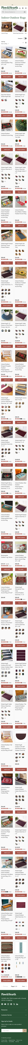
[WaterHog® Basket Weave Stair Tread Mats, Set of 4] (21, 655)
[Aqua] (16, 963)
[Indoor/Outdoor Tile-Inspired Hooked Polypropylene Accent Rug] (21, 696)
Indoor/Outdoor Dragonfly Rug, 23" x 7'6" (20, 957)
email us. (9, 1000)
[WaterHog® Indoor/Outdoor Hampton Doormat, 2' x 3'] (21, 862)
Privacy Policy (4, 1040)
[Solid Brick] (2, 971)
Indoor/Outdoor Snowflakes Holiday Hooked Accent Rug (20, 211)
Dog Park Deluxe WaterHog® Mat (6, 95)
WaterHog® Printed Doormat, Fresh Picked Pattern (7, 245)
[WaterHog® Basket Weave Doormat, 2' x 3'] (21, 506)
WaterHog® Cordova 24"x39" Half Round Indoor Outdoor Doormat (20, 747)
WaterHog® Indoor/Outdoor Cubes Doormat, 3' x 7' (21, 790)
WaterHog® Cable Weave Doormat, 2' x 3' (6, 169)
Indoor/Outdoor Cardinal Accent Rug (7, 134)
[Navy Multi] (5, 968)
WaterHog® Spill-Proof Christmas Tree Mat (20, 135)
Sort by (3, 41)
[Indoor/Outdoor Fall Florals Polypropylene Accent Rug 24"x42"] (7, 737)
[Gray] (16, 107)
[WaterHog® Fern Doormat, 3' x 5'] (21, 432)
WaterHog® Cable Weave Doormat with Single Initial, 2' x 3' (20, 170)
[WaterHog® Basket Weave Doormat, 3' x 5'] (21, 822)
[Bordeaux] (16, 100)
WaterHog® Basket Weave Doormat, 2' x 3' (20, 516)
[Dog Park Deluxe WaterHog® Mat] (7, 86)
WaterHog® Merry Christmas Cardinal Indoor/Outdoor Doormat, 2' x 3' (6, 485)
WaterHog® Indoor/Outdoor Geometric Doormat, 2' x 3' (6, 443)
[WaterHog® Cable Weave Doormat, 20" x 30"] (7, 696)
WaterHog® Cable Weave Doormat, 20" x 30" (6, 706)
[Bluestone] (19, 100)
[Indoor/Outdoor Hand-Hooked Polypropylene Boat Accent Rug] (7, 506)
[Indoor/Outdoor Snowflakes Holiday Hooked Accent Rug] (21, 202)
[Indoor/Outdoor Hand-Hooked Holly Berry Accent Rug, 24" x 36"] (21, 547)
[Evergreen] (9, 293)
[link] (5, 986)
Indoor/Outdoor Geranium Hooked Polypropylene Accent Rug (20, 63)
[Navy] (23, 963)
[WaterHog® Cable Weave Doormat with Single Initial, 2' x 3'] (21, 159)
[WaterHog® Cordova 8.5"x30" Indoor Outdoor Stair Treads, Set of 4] (7, 655)
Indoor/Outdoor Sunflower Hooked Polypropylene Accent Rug (20, 283)
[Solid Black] (9, 968)
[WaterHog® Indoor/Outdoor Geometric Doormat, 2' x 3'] (7, 432)
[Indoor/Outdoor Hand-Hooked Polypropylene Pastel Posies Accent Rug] (7, 202)
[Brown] (23, 100)
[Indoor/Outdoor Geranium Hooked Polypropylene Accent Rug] (21, 52)
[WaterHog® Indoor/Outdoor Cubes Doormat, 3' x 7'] (21, 779)
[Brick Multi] (9, 965)
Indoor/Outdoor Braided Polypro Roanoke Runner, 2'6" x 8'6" (6, 958)
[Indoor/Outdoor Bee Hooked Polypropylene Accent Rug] (21, 475)
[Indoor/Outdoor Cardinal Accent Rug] (7, 125)
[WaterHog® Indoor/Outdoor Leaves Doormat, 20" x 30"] (21, 613)
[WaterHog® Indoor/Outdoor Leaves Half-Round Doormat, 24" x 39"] (7, 390)
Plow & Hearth (8, 1037)
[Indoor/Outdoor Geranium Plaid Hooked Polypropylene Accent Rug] (7, 822)
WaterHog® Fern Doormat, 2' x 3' (20, 95)
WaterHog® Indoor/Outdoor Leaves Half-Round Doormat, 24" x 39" (6, 400)
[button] (22, 8)
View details (21, 192)
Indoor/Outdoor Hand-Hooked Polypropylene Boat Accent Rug (6, 517)
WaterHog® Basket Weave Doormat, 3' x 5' (20, 831)
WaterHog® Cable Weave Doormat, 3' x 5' (20, 325)
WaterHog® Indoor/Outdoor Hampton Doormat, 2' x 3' (20, 873)
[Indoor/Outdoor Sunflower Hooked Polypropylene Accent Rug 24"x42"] (7, 579)
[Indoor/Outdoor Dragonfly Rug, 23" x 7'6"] (21, 947)
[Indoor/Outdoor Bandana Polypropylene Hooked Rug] (7, 779)
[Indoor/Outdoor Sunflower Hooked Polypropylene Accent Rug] (21, 273)
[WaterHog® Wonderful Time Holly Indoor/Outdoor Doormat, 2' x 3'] (21, 579)
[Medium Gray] (2, 296)
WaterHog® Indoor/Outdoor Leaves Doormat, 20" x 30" (20, 623)
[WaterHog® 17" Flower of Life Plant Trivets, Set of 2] (7, 613)
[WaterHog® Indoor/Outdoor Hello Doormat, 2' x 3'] (21, 905)
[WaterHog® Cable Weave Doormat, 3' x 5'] (21, 315)
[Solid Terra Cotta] (2, 965)
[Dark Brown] (9, 290)
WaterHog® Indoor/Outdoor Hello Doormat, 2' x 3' (20, 916)
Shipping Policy (12, 1040)
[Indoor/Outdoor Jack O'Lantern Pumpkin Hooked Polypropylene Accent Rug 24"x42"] (7, 905)
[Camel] (19, 103)
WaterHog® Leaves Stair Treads (21, 398)
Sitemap (17, 1041)
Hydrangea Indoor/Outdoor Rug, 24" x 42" (7, 62)
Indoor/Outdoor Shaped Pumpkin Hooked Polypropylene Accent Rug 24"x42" (7, 367)
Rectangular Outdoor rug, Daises (6, 556)
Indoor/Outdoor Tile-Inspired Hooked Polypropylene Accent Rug (21, 706)
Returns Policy (4, 1041)
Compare (20, 38)
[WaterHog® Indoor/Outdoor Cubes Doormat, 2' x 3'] (7, 273)
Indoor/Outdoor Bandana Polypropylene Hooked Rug (5, 790)
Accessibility (11, 1041)
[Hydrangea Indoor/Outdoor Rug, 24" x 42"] (7, 52)
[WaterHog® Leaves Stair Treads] (21, 390)
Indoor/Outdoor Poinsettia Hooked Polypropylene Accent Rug (20, 366)
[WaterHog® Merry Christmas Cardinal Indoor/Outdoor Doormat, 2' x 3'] (7, 475)
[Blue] (2, 68)
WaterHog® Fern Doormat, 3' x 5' (20, 441)
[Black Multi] (5, 965)
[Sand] (16, 966)
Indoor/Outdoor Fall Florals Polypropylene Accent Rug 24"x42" (7, 747)
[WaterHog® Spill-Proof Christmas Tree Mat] (21, 125)
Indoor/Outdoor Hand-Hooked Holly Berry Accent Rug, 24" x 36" (20, 558)
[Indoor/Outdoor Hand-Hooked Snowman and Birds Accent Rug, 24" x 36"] (7, 862)
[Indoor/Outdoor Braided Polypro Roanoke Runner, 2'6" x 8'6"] (7, 947)
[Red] (2, 100)
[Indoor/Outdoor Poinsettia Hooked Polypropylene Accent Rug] (21, 356)
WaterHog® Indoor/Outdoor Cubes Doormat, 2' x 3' (7, 283)
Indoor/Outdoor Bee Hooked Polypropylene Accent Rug (20, 485)
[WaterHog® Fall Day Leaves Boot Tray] (21, 235)
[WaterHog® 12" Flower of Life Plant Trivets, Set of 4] (7, 315)
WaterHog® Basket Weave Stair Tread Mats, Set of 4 (20, 665)
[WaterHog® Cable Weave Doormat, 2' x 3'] (7, 159)
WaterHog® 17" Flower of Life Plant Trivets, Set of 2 (6, 622)
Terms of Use (19, 1040)
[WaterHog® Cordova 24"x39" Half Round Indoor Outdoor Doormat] (21, 737)
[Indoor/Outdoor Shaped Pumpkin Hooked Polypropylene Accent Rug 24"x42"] (7, 356)
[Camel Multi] (2, 968)
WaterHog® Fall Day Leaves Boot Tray (20, 245)
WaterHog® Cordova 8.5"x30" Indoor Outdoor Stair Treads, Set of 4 (7, 666)
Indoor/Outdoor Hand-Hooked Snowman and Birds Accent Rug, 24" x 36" (7, 874)
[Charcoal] (16, 103)
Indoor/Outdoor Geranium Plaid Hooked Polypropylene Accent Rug (5, 833)
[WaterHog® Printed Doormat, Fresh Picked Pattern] (7, 235)
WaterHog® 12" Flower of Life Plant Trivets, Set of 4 (6, 325)
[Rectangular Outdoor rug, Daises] (7, 547)
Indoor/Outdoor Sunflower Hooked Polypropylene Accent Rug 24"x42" (7, 590)
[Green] (23, 103)
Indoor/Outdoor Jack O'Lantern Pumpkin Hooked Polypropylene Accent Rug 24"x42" (7, 916)
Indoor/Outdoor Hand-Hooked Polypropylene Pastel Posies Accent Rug (5, 213)
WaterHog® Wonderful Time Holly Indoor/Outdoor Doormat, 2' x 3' (19, 590)
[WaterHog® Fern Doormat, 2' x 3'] (21, 86)
